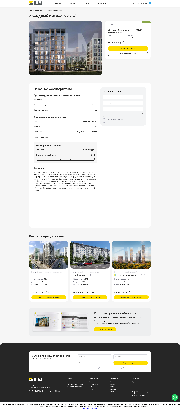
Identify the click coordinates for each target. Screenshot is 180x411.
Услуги (86, 3)
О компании (114, 378)
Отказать (95, 408)
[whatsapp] (175, 397)
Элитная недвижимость (75, 386)
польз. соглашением (117, 119)
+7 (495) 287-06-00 (140, 3)
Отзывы (112, 394)
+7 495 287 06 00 (37, 391)
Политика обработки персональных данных (138, 396)
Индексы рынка (93, 384)
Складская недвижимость (76, 382)
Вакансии (113, 389)
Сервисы (113, 391)
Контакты (135, 378)
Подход (112, 386)
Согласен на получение (118, 121)
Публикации (93, 378)
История (113, 382)
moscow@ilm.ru (54, 391)
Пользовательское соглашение (138, 387)
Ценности (113, 384)
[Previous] (34, 48)
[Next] (96, 48)
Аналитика (92, 382)
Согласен (86, 408)
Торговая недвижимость (75, 384)
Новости (91, 389)
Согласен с (114, 119)
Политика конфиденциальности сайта (140, 392)
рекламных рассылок (124, 121)
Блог (90, 386)
